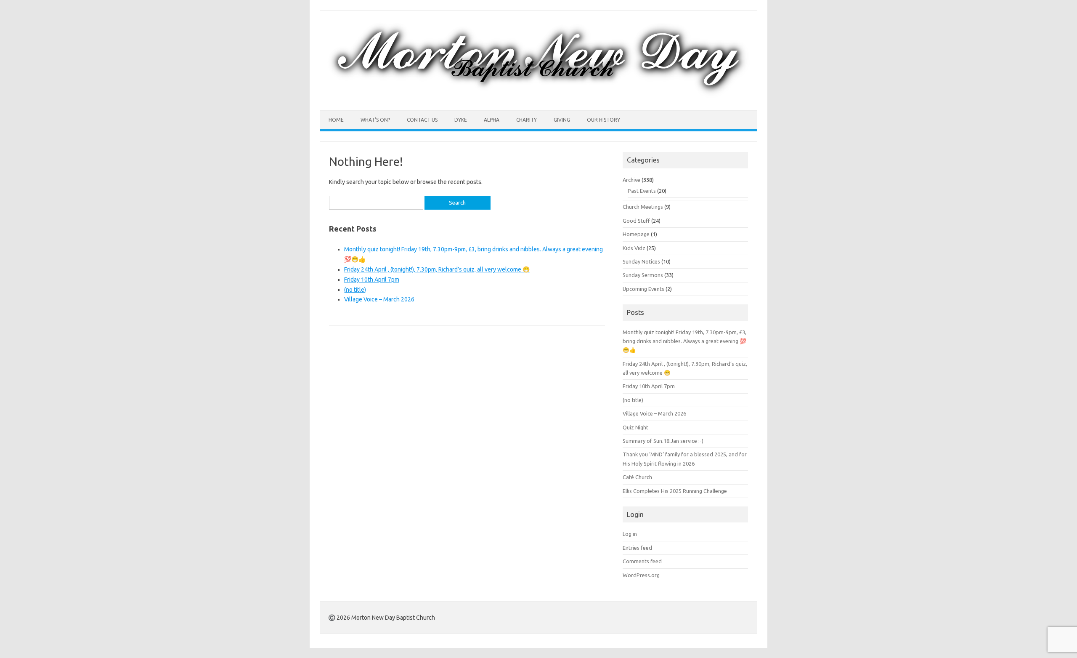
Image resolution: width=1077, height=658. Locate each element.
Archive (631, 180)
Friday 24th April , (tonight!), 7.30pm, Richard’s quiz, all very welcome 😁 (437, 269)
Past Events (642, 191)
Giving (562, 120)
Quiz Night (635, 427)
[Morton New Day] (538, 96)
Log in (630, 534)
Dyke (460, 120)
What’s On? (375, 120)
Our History (603, 120)
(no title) (355, 289)
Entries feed (637, 548)
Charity (526, 120)
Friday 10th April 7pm (371, 279)
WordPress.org (641, 575)
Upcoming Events (643, 289)
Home (336, 120)
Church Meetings (643, 207)
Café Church (637, 477)
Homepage (636, 234)
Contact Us (422, 120)
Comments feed (642, 561)
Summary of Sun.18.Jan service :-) (663, 441)
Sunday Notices (641, 261)
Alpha (491, 120)
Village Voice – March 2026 (379, 299)
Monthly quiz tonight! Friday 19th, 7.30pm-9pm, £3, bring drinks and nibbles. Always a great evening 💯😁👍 (684, 341)
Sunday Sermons (643, 275)
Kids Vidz (634, 248)
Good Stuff (636, 221)
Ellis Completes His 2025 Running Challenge (675, 491)
